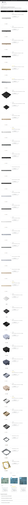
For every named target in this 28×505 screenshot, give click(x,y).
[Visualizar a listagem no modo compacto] (26, 9)
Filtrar (6, 11)
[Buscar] (26, 4)
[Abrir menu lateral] (1, 2)
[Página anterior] (9, 473)
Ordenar (20, 11)
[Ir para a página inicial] (4, 2)
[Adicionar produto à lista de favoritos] (10, 14)
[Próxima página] (18, 473)
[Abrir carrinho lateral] (27, 2)
